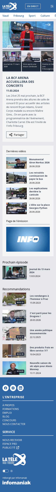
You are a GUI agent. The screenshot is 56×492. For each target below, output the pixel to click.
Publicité (8, 447)
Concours (9, 420)
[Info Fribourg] (28, 239)
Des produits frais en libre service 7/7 (42, 349)
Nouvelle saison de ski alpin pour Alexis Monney (41, 366)
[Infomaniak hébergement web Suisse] (28, 482)
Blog (5, 416)
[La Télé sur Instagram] (13, 388)
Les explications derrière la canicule (38, 191)
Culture (45, 15)
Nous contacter (13, 424)
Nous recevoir (12, 440)
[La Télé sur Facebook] (5, 388)
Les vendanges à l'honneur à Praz (39, 297)
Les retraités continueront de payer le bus (38, 175)
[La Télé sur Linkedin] (20, 388)
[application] (28, 35)
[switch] (5, 471)
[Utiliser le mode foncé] (11, 471)
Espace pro (9, 444)
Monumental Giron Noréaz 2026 (39, 161)
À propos (8, 405)
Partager (19, 134)
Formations (10, 409)
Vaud (5, 15)
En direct (33, 6)
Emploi (7, 412)
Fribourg (19, 15)
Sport (32, 15)
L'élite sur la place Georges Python (39, 206)
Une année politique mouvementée (41, 332)
